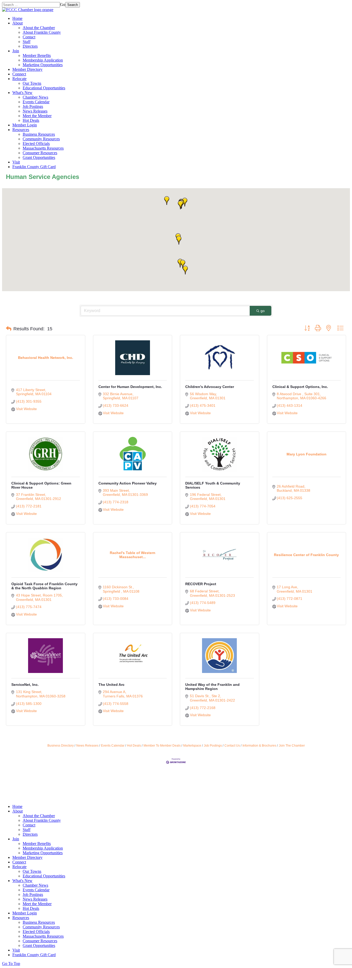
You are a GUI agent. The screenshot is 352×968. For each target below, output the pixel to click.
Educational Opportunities (44, 88)
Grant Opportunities (39, 157)
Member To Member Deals (162, 745)
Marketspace (192, 745)
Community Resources (41, 139)
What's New (22, 92)
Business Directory (60, 745)
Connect (19, 74)
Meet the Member (37, 116)
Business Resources (39, 134)
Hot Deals (31, 120)
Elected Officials (36, 143)
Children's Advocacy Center (209, 387)
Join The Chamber (292, 745)
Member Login (24, 125)
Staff (26, 41)
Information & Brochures (259, 745)
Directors (30, 46)
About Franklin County (42, 32)
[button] (184, 202)
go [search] (263, 311)
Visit (16, 162)
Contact (29, 37)
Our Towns (32, 83)
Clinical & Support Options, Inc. (300, 387)
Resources (20, 129)
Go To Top (11, 963)
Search (72, 5)
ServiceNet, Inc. (25, 684)
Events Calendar (36, 102)
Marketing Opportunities (43, 65)
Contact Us (232, 745)
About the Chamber (39, 27)
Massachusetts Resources (43, 148)
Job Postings (33, 106)
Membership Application (43, 60)
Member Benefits (37, 55)
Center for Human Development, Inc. (130, 387)
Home (17, 18)
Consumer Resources (40, 153)
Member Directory (27, 69)
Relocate (19, 78)
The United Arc (111, 684)
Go (62, 4)
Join (15, 51)
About (17, 23)
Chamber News (35, 97)
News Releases (35, 111)
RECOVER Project (200, 584)
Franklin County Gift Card (34, 167)
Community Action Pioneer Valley (127, 483)
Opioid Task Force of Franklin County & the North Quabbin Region (44, 586)
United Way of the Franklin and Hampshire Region (212, 686)
